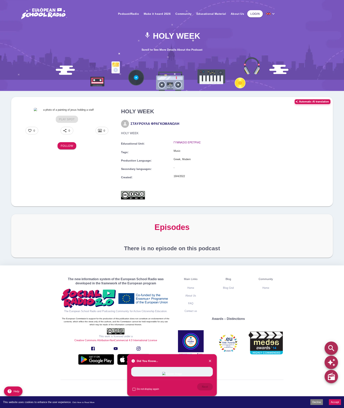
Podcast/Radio (128, 13)
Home (190, 287)
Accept (335, 402)
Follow (67, 145)
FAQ (190, 303)
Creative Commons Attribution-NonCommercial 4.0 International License (115, 340)
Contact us (191, 310)
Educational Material (211, 13)
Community (183, 13)
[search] (331, 348)
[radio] (331, 376)
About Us (237, 13)
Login (255, 13)
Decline (316, 402)
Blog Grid (228, 287)
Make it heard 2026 (157, 13)
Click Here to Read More (83, 402)
